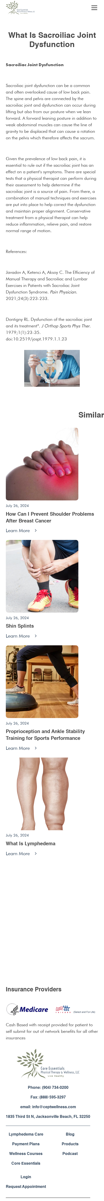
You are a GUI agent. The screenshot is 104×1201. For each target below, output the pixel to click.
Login (26, 1177)
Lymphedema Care (26, 1135)
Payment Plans (26, 1144)
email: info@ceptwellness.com (48, 1107)
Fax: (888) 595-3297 (48, 1097)
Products (70, 1144)
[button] (93, 8)
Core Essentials (25, 1164)
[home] (20, 8)
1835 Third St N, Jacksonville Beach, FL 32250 (48, 1117)
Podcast (70, 1154)
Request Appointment (26, 1187)
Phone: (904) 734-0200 (48, 1088)
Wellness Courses (26, 1154)
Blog (70, 1135)
